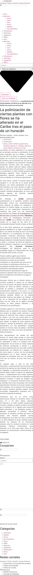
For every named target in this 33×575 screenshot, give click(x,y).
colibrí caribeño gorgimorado (18, 144)
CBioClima (28, 216)
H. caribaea (20, 146)
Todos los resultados (8, 98)
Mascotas (7, 16)
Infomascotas (4, 101)
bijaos (5, 144)
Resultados (5, 94)
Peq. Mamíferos (12, 29)
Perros (9, 18)
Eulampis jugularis (9, 146)
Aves (8, 22)
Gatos (9, 20)
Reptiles (9, 27)
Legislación (7, 35)
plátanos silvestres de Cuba (16, 148)
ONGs (5, 543)
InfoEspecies (8, 31)
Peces (9, 24)
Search (2, 457)
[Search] (1, 464)
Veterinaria (7, 33)
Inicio (5, 14)
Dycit (7, 439)
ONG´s (6, 37)
